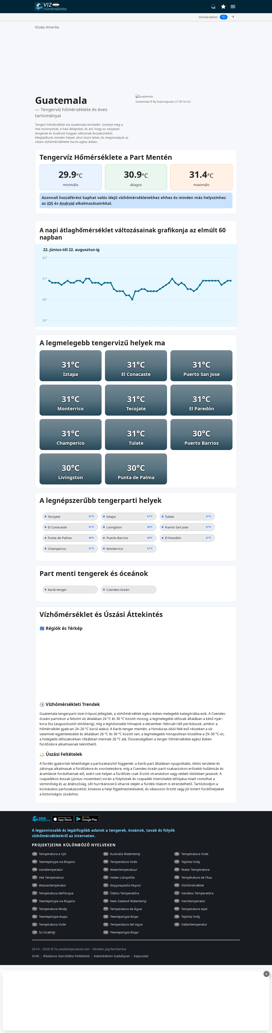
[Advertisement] (136, 62)
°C (223, 17)
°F (233, 17)
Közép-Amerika (47, 27)
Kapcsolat (141, 956)
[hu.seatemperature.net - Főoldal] (51, 6)
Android (67, 203)
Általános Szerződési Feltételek (66, 956)
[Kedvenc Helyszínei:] (223, 7)
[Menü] (233, 7)
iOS (50, 203)
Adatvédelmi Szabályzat (112, 956)
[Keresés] (214, 7)
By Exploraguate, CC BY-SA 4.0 (172, 101)
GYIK (35, 956)
